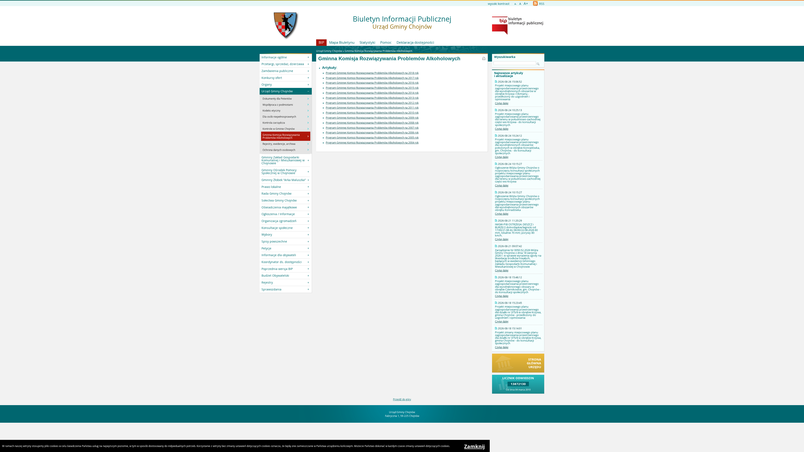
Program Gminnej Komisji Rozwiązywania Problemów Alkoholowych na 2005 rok (372, 137)
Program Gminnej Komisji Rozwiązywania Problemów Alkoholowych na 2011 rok (372, 107)
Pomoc (386, 42)
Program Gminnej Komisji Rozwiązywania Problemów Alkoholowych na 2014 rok (372, 92)
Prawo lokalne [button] (271, 187)
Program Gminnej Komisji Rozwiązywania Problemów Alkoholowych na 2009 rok (372, 117)
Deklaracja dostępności (415, 42)
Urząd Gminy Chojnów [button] (277, 91)
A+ (526, 3)
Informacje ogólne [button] (274, 57)
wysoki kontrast (498, 4)
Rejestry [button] (267, 282)
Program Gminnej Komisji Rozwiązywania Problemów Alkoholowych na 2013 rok (372, 97)
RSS (541, 4)
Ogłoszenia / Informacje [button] (278, 214)
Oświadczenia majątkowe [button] (279, 207)
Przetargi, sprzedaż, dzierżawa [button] (283, 64)
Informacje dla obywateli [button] (279, 255)
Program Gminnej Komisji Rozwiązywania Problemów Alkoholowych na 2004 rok (372, 142)
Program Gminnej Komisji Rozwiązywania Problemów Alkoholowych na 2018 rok (372, 72)
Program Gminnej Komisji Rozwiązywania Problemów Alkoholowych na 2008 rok (372, 122)
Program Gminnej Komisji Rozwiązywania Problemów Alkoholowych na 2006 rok (372, 132)
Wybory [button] (267, 234)
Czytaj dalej (501, 103)
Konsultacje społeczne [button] (277, 228)
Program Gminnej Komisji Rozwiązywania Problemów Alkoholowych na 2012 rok (372, 102)
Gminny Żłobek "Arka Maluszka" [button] (284, 180)
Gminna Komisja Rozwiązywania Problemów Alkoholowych (378, 51)
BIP (321, 42)
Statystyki (367, 42)
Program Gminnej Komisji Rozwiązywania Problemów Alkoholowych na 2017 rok (372, 78)
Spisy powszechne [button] (274, 241)
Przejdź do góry (402, 399)
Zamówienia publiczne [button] (277, 71)
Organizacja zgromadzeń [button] (279, 221)
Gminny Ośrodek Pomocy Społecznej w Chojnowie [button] (279, 171)
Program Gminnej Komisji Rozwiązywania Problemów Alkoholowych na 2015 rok (372, 87)
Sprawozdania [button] (271, 289)
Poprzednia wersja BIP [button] (277, 269)
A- (515, 3)
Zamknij (474, 446)
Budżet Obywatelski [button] (275, 275)
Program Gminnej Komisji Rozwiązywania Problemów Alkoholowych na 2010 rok (372, 112)
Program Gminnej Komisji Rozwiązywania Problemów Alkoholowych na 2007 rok (372, 127)
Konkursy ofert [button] (272, 78)
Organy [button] (267, 84)
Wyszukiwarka (504, 56)
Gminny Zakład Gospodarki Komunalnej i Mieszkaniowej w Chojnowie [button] (283, 160)
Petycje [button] (266, 248)
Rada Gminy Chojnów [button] (276, 193)
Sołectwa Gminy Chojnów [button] (279, 200)
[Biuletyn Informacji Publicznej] (517, 33)
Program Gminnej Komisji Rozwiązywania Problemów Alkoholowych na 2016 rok (372, 82)
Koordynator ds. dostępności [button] (282, 262)
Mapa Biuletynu (341, 42)
